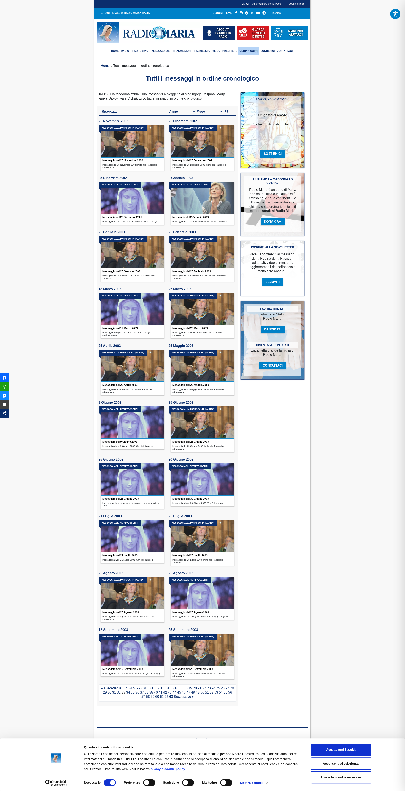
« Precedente (111, 688)
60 (157, 696)
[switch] (149, 782)
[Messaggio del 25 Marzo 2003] (202, 309)
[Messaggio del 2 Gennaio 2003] (202, 198)
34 (128, 692)
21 (199, 688)
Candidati (272, 329)
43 (170, 692)
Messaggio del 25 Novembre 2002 (122, 160)
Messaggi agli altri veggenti (120, 184)
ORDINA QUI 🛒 (248, 51)
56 (230, 692)
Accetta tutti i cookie (341, 749)
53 (216, 692)
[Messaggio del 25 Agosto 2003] (132, 593)
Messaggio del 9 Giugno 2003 (119, 441)
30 (109, 692)
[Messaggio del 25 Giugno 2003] (202, 422)
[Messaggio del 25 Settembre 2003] (202, 650)
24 (213, 688)
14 (167, 688)
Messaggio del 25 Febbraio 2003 (191, 271)
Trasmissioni (182, 51)
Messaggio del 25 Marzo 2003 (190, 328)
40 (156, 692)
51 (207, 692)
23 (209, 688)
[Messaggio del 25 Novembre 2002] (132, 141)
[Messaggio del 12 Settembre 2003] (132, 650)
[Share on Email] (4, 404)
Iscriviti (273, 282)
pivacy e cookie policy (168, 769)
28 (232, 688)
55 (225, 692)
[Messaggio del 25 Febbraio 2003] (202, 252)
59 (152, 696)
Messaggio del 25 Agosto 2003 (120, 612)
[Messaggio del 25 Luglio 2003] (202, 536)
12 (158, 688)
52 (211, 692)
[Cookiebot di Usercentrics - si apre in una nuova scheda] (56, 783)
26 (223, 688)
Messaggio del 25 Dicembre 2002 (192, 160)
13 (162, 688)
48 (193, 692)
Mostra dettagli (251, 782)
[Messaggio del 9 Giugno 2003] (132, 422)
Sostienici (268, 51)
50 (202, 692)
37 (142, 692)
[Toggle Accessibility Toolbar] (395, 13)
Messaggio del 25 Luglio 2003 (190, 555)
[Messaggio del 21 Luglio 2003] (132, 536)
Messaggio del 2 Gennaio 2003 (190, 217)
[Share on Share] (4, 413)
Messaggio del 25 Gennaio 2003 (121, 271)
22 (204, 688)
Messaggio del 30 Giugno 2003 (190, 498)
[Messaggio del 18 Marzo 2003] (132, 309)
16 (176, 688)
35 (133, 692)
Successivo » (184, 696)
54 (221, 692)
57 (143, 696)
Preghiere (229, 51)
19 (190, 688)
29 (105, 692)
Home (105, 65)
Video (216, 51)
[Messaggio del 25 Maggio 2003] (202, 366)
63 (171, 696)
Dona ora (272, 221)
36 (137, 692)
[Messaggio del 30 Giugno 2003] (202, 479)
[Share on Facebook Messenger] (4, 395)
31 (114, 692)
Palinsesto (202, 51)
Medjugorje (161, 51)
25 (218, 688)
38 (146, 692)
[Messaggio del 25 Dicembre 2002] (202, 141)
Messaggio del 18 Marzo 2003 (120, 328)
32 (119, 692)
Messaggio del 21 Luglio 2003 (120, 555)
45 (179, 692)
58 (148, 696)
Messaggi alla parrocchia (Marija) (123, 128)
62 (166, 696)
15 (172, 688)
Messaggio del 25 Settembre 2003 (192, 669)
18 (186, 688)
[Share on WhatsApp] (4, 386)
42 (165, 692)
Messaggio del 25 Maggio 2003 (190, 385)
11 (153, 688)
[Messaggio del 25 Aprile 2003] (132, 366)
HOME (115, 51)
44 (174, 692)
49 (198, 692)
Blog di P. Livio (222, 13)
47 (188, 692)
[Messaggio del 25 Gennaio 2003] (132, 252)
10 (149, 688)
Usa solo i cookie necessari (341, 777)
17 (181, 688)
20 (195, 688)
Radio (125, 51)
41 (160, 692)
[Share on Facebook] (4, 377)
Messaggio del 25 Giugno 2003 (190, 441)
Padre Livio (140, 51)
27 (227, 688)
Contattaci (285, 51)
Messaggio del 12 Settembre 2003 (122, 669)
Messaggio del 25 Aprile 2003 (120, 385)
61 (162, 696)
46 (184, 692)
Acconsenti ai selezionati (341, 763)
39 (151, 692)
